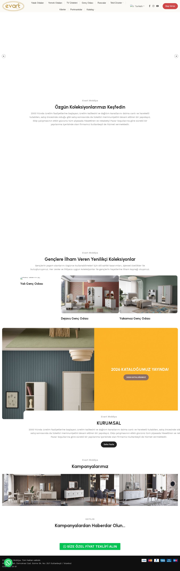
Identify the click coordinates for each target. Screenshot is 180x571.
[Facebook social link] (149, 6)
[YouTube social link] (157, 6)
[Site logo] (13, 6)
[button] (5, 490)
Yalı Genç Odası (31, 284)
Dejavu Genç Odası (74, 318)
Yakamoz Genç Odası (134, 318)
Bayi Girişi (170, 6)
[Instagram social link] (153, 6)
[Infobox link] (55, 159)
